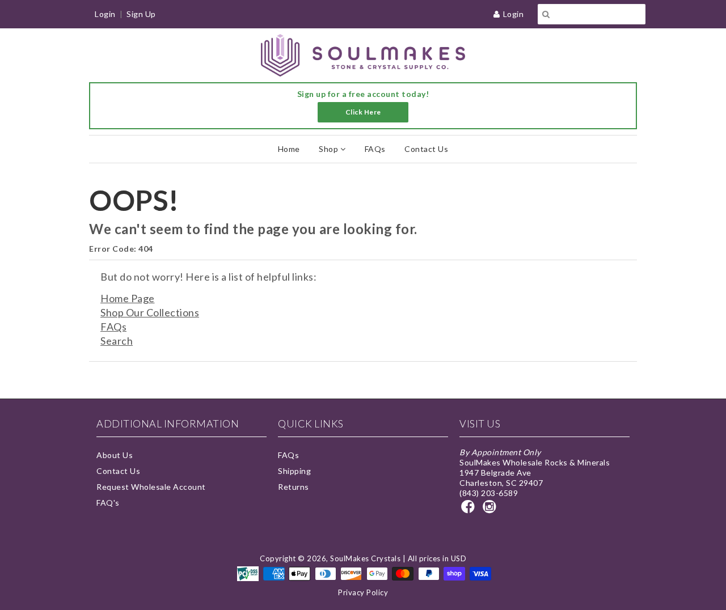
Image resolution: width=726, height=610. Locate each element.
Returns (293, 487)
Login (513, 14)
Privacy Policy (363, 592)
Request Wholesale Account (151, 487)
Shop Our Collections (149, 312)
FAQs (375, 149)
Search (116, 340)
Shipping (294, 471)
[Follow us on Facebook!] (469, 510)
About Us (114, 455)
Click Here (363, 112)
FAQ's (108, 502)
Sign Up (141, 14)
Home (289, 149)
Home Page (127, 298)
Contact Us (426, 149)
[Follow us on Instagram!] (491, 510)
